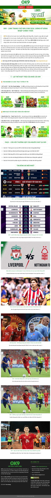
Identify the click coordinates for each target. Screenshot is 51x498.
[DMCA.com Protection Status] (35, 477)
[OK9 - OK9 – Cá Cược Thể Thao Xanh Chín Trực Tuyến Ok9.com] (25, 3)
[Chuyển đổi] (2, 148)
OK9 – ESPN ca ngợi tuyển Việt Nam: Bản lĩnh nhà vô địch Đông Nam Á (25, 414)
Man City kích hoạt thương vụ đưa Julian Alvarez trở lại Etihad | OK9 (25, 306)
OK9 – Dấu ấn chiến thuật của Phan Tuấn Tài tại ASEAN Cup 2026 (25, 450)
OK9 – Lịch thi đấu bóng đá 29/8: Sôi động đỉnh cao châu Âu (25, 199)
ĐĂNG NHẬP (29, 7)
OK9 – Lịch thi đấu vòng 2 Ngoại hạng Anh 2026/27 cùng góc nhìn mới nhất (25, 235)
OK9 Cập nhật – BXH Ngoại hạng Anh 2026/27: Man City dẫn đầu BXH (25, 342)
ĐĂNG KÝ (21, 7)
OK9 (4, 36)
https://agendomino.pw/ (41, 466)
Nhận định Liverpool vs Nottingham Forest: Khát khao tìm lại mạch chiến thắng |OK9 (25, 271)
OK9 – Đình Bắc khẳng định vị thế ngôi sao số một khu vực (25, 378)
